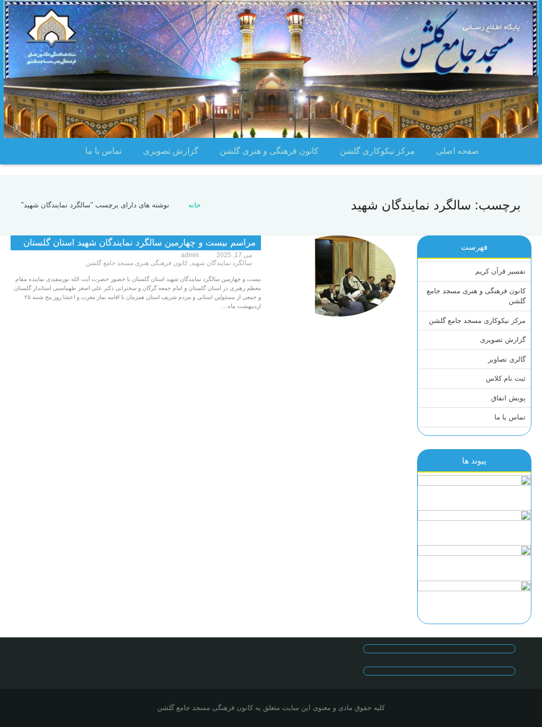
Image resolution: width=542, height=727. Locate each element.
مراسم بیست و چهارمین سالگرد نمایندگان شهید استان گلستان (139, 243)
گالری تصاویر (507, 359)
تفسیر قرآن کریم (500, 271)
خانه (194, 205)
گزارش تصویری (503, 340)
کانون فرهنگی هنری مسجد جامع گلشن (137, 263)
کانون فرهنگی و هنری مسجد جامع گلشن (476, 296)
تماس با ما (510, 417)
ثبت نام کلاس (506, 378)
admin (190, 255)
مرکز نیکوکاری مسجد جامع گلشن (477, 321)
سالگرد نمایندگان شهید (221, 263)
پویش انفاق (508, 398)
